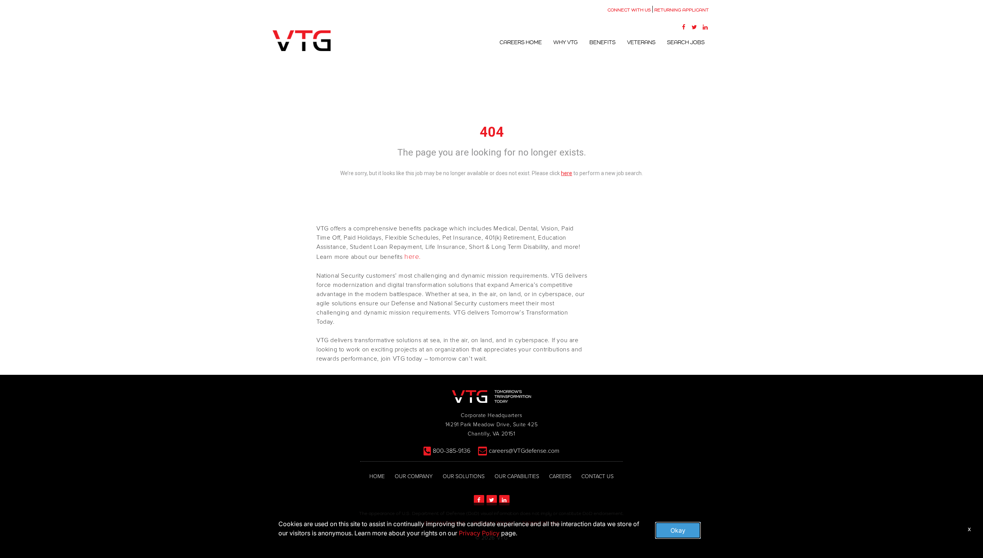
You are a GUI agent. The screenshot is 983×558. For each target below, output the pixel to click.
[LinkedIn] (705, 26)
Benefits (602, 42)
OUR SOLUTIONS (464, 476)
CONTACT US (597, 476)
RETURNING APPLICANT (681, 10)
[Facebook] (683, 26)
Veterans (641, 42)
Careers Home (521, 42)
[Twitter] (694, 26)
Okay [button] (677, 530)
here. (412, 256)
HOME (377, 476)
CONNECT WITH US (629, 10)
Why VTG (565, 42)
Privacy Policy (479, 533)
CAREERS (560, 476)
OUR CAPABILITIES (517, 476)
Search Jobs (686, 42)
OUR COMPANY (414, 476)
